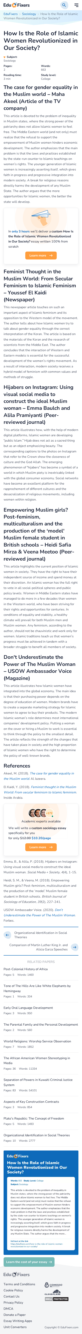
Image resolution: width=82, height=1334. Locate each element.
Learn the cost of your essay (26, 1262)
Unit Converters (15, 1327)
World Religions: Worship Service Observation (37, 1041)
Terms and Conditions (19, 1284)
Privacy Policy (13, 1302)
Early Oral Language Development (28, 1008)
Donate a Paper (15, 1315)
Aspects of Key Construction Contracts (31, 1102)
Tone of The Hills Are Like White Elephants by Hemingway (37, 988)
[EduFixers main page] (17, 5)
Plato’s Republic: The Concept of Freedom (34, 1118)
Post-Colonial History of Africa (26, 969)
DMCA (8, 1309)
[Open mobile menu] (76, 5)
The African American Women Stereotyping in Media (37, 1060)
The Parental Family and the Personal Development (41, 1024)
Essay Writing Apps (18, 1321)
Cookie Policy (13, 1290)
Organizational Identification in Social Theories (37, 1135)
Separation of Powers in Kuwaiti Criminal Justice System (38, 1082)
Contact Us (12, 1296)
